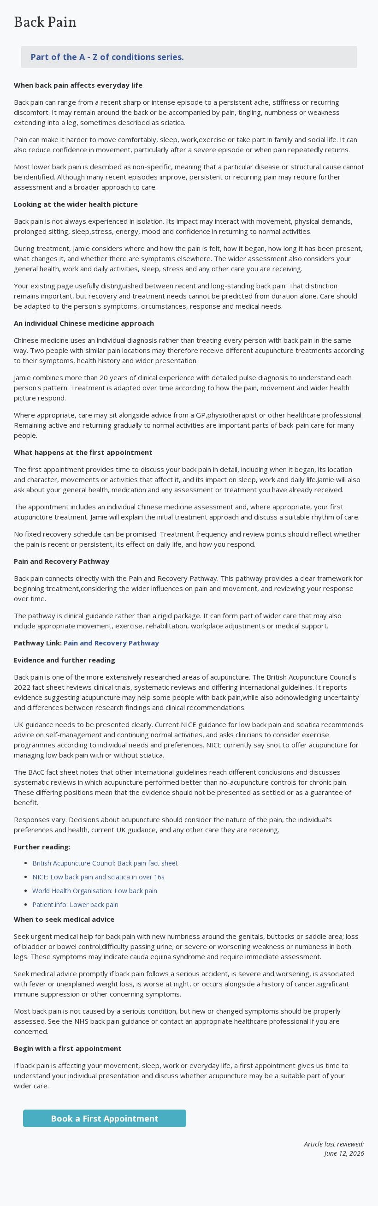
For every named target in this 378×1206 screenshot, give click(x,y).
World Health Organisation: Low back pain (94, 890)
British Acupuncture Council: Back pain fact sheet (105, 863)
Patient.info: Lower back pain (75, 904)
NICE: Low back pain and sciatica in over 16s (98, 876)
